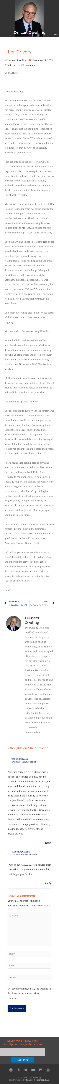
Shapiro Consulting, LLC (37, 1080)
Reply (48, 842)
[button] (54, 33)
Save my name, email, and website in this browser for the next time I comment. (29, 993)
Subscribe (22, 1059)
